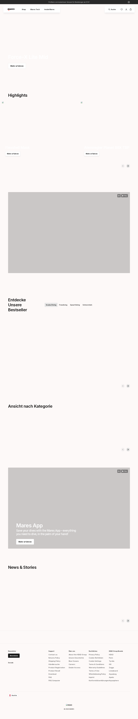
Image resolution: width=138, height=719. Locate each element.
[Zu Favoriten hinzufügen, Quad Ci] (77, 324)
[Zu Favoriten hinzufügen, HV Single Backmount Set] (118, 324)
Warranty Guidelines (97, 668)
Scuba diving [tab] (51, 305)
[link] (122, 9)
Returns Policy (54, 658)
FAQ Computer (54, 681)
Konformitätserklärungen (99, 681)
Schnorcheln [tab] (87, 305)
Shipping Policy (54, 661)
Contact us (52, 655)
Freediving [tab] (63, 305)
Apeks (111, 677)
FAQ (50, 677)
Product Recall (54, 671)
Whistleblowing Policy (97, 674)
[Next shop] (128, 166)
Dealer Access (74, 668)
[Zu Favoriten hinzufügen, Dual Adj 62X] (37, 324)
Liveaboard (113, 671)
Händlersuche (54, 664)
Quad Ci (45, 377)
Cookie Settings (95, 661)
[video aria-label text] (69, 232)
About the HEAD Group (78, 655)
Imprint (91, 677)
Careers (72, 664)
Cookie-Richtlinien (96, 658)
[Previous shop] (123, 166)
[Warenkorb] (131, 9)
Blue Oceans (74, 661)
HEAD (111, 655)
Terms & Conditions (96, 664)
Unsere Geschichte (76, 658)
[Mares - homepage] (11, 9)
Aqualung (112, 674)
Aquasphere (114, 681)
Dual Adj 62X (7, 377)
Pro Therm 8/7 (128, 377)
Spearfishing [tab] (75, 305)
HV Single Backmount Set (92, 377)
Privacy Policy (94, 655)
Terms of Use (94, 671)
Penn (111, 658)
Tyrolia (111, 661)
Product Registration (56, 668)
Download (52, 674)
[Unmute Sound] (119, 195)
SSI (110, 664)
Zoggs (111, 668)
